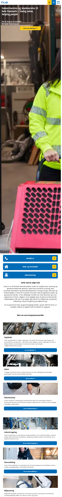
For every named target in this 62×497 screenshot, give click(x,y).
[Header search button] (54, 2)
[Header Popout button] (49, 2)
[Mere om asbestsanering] (54, 275)
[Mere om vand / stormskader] (54, 267)
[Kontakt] (54, 258)
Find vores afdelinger (29, 28)
